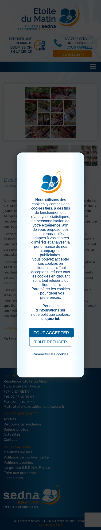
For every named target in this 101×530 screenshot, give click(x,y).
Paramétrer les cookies (50, 354)
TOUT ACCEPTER (51, 332)
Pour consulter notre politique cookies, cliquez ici (50, 361)
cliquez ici (50, 319)
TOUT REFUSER (50, 342)
